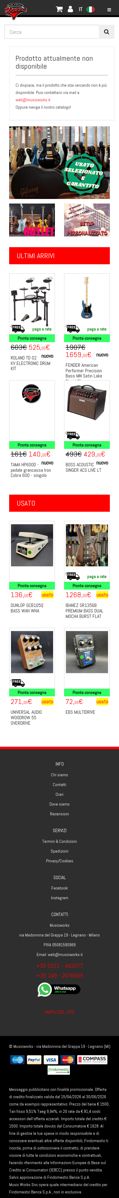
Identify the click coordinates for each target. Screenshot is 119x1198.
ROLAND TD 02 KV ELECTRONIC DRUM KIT (30, 363)
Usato (26, 503)
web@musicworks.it (33, 100)
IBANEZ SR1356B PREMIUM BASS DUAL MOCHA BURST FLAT (84, 610)
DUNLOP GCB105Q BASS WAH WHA (27, 608)
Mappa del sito (59, 1012)
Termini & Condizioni (59, 841)
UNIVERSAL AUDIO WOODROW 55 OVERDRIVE (26, 717)
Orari (59, 794)
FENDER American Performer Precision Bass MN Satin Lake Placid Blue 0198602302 (84, 376)
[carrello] (37, 7)
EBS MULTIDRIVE (80, 712)
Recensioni (59, 814)
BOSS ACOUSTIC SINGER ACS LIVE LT (83, 467)
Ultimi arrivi (36, 255)
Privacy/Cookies (59, 861)
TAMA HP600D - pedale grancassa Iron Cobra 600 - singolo (31, 469)
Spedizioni (59, 851)
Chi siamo (59, 775)
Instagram (59, 897)
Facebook (59, 888)
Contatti (59, 784)
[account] (43, 7)
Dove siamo (59, 804)
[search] (106, 32)
